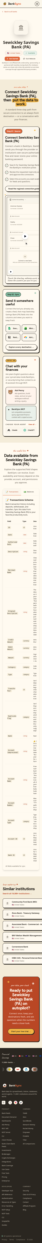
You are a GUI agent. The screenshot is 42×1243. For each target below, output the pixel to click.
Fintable (26, 1136)
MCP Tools (5, 1213)
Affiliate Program (29, 1206)
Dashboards (6, 1121)
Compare (26, 1109)
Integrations (6, 1162)
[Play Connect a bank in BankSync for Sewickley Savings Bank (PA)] (10, 271)
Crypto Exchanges (8, 1158)
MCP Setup (6, 1210)
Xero (24, 1117)
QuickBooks (27, 1121)
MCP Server (6, 1132)
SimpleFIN (6, 1221)
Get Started (13, 59)
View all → (32, 424)
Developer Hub (7, 1191)
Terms (11, 1240)
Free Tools (5, 1173)
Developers (7, 1186)
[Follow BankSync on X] (10, 1103)
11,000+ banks (8, 1062)
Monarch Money (29, 1125)
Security (26, 1191)
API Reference (7, 1194)
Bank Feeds (6, 1113)
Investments (6, 1150)
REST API (5, 1128)
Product (5, 1109)
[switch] (3, 1102)
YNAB (25, 1113)
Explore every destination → (21, 347)
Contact (26, 1202)
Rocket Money (28, 1128)
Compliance (27, 1198)
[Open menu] (37, 4)
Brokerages (6, 1154)
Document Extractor (9, 1117)
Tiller (25, 1140)
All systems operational (12, 1236)
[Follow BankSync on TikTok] (21, 1103)
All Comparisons (29, 1144)
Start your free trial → (21, 1031)
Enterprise (6, 1181)
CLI (3, 1136)
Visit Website (30, 59)
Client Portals (7, 1140)
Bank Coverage (7, 1165)
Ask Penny (5, 1125)
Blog (24, 1210)
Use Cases (5, 1169)
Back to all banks (10, 12)
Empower (26, 1132)
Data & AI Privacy (29, 1194)
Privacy (4, 1240)
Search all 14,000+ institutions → (17, 893)
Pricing (4, 1177)
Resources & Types (9, 1202)
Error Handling (7, 1206)
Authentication (7, 1198)
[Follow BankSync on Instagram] (16, 1103)
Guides (4, 1225)
